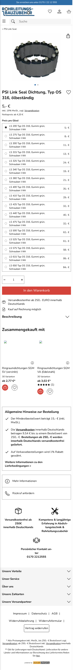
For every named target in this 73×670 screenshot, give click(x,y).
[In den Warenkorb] (5, 387)
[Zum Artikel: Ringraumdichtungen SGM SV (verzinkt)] (19, 352)
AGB (55, 613)
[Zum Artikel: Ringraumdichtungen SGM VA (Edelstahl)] (54, 352)
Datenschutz (39, 613)
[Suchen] (14, 21)
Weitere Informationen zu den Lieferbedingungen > (23, 464)
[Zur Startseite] (18, 11)
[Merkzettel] (50, 12)
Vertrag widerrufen (36, 628)
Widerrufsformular (50, 621)
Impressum (20, 613)
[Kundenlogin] (59, 12)
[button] (68, 36)
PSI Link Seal (10, 29)
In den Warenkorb (36, 290)
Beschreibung (12, 317)
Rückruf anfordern (23, 493)
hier (38, 655)
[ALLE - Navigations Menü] (4, 21)
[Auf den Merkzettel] (68, 92)
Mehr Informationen (24, 481)
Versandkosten (31, 110)
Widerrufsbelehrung (21, 621)
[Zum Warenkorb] (69, 12)
